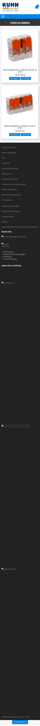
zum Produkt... (15, 78)
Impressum (6, 163)
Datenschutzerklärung (10, 168)
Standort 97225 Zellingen (11, 211)
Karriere (5, 222)
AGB (3, 158)
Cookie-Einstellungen (9, 189)
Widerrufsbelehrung (9, 153)
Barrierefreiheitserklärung (11, 195)
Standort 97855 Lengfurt (11, 206)
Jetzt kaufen (26, 78)
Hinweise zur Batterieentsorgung (13, 184)
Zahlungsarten (7, 174)
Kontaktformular (8, 217)
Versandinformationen (10, 179)
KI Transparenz (7, 200)
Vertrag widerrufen (9, 147)
